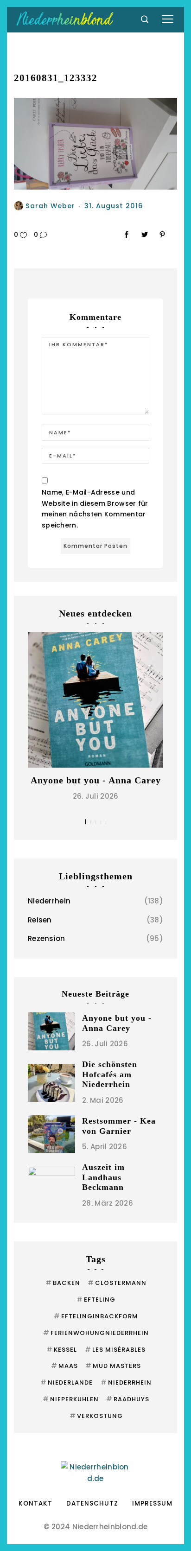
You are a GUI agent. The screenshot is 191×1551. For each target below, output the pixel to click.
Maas (64, 1365)
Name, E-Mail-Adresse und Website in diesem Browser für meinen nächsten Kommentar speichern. (95, 509)
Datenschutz (92, 1503)
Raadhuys (127, 1399)
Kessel (61, 1349)
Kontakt (35, 1503)
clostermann (117, 1282)
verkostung (96, 1415)
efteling (95, 1299)
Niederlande (66, 1382)
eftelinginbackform (96, 1316)
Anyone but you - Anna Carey (96, 780)
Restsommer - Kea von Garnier (119, 1126)
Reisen (40, 920)
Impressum (152, 1503)
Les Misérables (115, 1349)
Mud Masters (113, 1365)
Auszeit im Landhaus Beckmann (103, 1177)
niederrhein (126, 1382)
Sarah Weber (50, 205)
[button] (85, 821)
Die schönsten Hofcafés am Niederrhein (109, 1074)
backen (62, 1282)
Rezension (46, 938)
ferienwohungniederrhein (96, 1333)
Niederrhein (49, 901)
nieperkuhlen (71, 1399)
